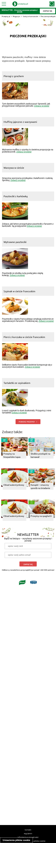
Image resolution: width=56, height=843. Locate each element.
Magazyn (16, 16)
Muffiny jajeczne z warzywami (20, 121)
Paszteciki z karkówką (16, 196)
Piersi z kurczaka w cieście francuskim (24, 336)
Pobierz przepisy (27, 421)
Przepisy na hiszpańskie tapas (12, 455)
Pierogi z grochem (14, 76)
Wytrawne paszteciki (15, 241)
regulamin (28, 833)
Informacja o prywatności (28, 837)
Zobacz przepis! (41, 106)
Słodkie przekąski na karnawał (40, 455)
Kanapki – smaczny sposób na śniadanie (40, 486)
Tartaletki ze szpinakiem (17, 382)
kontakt (28, 829)
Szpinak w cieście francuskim (19, 291)
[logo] (20, 3)
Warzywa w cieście (14, 167)
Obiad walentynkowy (13, 484)
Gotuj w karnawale (30, 16)
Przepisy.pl (6, 16)
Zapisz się (28, 564)
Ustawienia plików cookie (16, 840)
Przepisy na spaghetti (41, 516)
